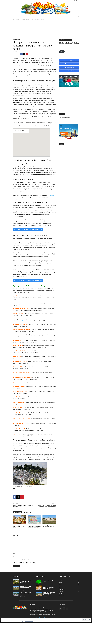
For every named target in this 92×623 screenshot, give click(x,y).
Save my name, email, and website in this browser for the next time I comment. (30, 559)
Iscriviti (61, 51)
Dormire (17, 19)
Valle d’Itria (41, 16)
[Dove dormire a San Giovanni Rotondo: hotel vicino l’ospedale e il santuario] (39, 594)
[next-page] (15, 530)
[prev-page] (13, 530)
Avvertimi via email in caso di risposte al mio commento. (24, 562)
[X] (78, 1)
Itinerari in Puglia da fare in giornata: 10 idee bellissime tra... (25, 594)
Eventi (53, 16)
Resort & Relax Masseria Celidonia (21, 372)
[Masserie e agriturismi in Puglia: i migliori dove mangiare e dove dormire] (49, 519)
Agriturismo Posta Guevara (20, 412)
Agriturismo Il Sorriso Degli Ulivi (21, 351)
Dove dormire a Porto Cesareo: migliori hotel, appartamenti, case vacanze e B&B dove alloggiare (47, 506)
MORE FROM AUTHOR (27, 512)
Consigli (48, 16)
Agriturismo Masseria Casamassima (22, 377)
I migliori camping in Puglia (48, 580)
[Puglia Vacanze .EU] (46, 8)
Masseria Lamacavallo (18, 402)
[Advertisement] (46, 29)
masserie (22, 488)
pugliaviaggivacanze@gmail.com (42, 617)
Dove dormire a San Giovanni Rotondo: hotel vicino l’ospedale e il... (49, 593)
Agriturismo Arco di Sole (19, 386)
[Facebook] (74, 1)
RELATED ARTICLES (17, 512)
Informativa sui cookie (29, 621)
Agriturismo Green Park (19, 428)
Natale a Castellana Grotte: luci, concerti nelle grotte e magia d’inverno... (48, 587)
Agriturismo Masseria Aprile (20, 324)
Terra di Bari (21, 16)
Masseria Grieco (17, 434)
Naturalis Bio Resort (18, 345)
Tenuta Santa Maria (18, 335)
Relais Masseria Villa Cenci (20, 391)
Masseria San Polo (17, 366)
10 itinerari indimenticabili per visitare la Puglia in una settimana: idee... (26, 581)
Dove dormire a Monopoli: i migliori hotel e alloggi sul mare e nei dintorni (23, 506)
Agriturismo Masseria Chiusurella (21, 296)
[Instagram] (76, 1)
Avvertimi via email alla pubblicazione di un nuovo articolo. (25, 563)
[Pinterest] (27, 54)
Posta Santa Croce (17, 407)
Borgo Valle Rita (17, 356)
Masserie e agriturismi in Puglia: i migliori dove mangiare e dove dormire (48, 526)
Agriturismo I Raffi (17, 340)
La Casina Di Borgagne (18, 423)
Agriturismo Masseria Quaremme (21, 308)
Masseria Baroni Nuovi (18, 303)
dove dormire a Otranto (20, 320)
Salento (34, 16)
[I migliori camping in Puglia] (39, 581)
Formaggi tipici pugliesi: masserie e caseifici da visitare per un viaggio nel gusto (19, 526)
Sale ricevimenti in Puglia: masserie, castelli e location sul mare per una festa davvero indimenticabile (34, 526)
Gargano (28, 16)
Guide (14, 16)
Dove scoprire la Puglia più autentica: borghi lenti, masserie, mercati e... (25, 587)
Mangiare (17, 39)
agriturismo (18, 488)
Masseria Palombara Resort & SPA (21, 329)
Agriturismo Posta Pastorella (20, 361)
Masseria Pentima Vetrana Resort (21, 418)
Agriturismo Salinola (18, 397)
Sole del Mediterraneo (18, 313)
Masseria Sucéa (17, 382)
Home (14, 19)
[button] (77, 16)
